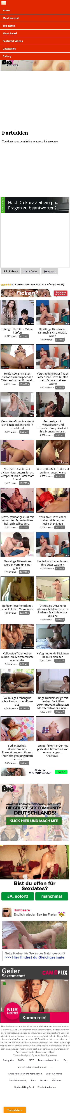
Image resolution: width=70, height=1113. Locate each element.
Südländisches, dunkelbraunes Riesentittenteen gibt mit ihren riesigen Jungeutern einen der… (17, 752)
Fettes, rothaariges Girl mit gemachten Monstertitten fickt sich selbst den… (17, 520)
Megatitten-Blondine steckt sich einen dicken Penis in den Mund (17, 424)
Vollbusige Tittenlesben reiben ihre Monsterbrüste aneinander (17, 657)
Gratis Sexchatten (47, 1087)
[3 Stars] (6, 285)
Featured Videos (13, 41)
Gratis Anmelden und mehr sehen (25, 1073)
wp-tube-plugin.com (46, 1055)
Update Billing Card (24, 1087)
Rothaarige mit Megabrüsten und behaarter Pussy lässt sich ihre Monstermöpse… (53, 426)
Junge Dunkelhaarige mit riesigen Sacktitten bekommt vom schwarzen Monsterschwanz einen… (53, 703)
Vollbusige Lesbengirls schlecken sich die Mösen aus (17, 701)
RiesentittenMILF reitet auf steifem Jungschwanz (52, 470)
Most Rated (10, 33)
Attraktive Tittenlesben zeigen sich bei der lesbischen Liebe (53, 520)
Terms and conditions (48, 1060)
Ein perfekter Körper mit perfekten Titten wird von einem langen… (52, 749)
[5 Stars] (11, 285)
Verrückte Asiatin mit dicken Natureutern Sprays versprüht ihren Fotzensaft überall (17, 474)
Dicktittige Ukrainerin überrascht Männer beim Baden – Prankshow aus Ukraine (52, 611)
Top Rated (9, 25)
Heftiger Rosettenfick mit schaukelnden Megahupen (17, 607)
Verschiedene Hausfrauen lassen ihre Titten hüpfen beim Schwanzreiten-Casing (53, 379)
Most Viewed (11, 18)
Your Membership (18, 1080)
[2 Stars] (4, 285)
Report (51, 271)
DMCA (21, 1060)
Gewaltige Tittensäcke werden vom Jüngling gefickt (17, 564)
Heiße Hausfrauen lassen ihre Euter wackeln (52, 563)
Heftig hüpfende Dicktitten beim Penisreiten (52, 655)
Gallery (7, 56)
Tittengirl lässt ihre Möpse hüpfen (17, 330)
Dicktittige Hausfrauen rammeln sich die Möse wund (52, 332)
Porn (33, 1080)
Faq (65, 1060)
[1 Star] (2, 285)
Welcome (56, 1080)
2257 (31, 1060)
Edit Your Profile (54, 1073)
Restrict (44, 1080)
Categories (9, 48)
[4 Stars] (8, 285)
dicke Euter (30, 271)
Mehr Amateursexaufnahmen (32, 1066)
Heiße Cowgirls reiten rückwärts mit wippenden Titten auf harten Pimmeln (17, 377)
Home (6, 10)
